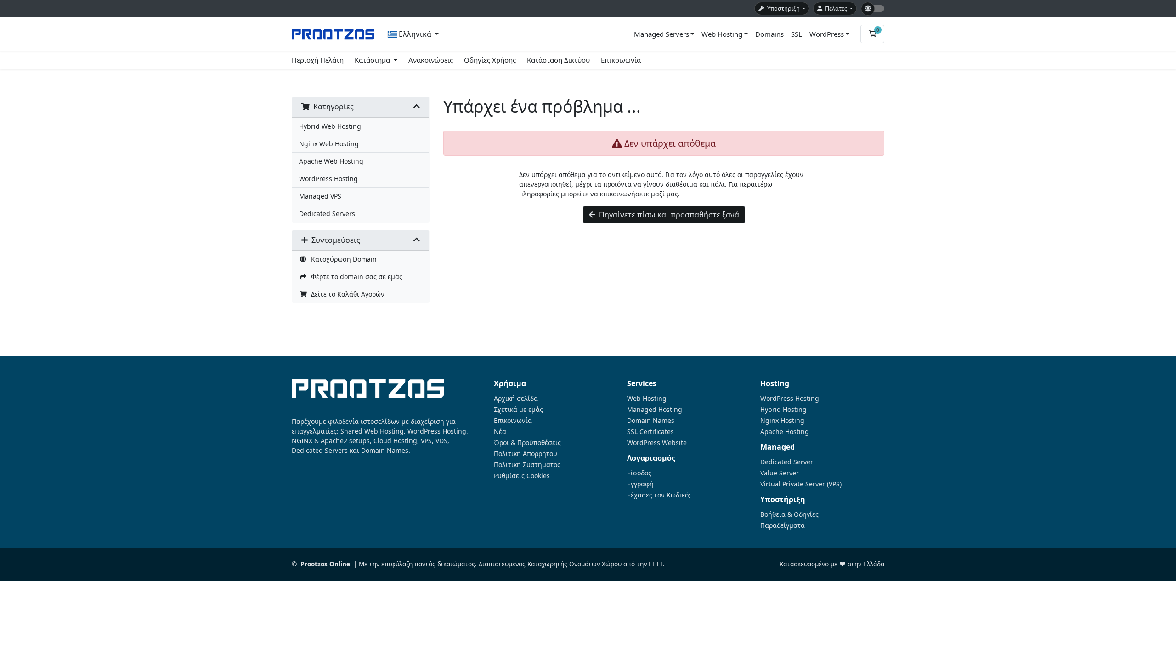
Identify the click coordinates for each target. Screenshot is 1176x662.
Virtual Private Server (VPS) (801, 484)
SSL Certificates (650, 431)
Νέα (500, 431)
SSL (796, 34)
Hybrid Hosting (783, 409)
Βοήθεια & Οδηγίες (789, 514)
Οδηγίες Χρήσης (490, 59)
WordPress (826, 34)
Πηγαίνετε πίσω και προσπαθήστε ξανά (667, 215)
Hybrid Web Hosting (330, 126)
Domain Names (650, 420)
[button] (413, 34)
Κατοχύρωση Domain (342, 259)
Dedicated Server (786, 462)
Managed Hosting (654, 409)
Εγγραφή (640, 484)
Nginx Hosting (782, 420)
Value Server (779, 473)
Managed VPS (320, 196)
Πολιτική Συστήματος (527, 465)
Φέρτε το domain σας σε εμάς (354, 276)
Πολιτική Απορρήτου (525, 454)
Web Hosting (721, 34)
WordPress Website (657, 442)
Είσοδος (639, 473)
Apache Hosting (784, 431)
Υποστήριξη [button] (782, 8)
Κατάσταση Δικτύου (558, 59)
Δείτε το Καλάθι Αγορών (345, 294)
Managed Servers (661, 34)
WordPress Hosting (328, 178)
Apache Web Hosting (331, 161)
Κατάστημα (373, 59)
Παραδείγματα (782, 525)
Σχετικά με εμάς (518, 409)
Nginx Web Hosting (329, 143)
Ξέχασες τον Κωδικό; (658, 495)
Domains (769, 34)
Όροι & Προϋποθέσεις (527, 442)
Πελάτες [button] (835, 8)
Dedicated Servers (327, 213)
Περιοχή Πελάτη (318, 59)
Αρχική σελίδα (516, 398)
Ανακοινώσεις (430, 59)
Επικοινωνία (621, 59)
